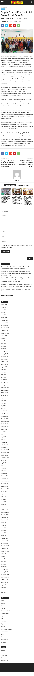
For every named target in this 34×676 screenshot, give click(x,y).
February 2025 (4, 351)
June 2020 (3, 496)
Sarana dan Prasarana (6, 629)
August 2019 (4, 522)
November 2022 (5, 421)
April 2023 (3, 408)
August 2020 (4, 491)
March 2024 (4, 380)
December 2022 (5, 418)
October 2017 (4, 579)
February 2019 (4, 538)
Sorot (2, 634)
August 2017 (4, 585)
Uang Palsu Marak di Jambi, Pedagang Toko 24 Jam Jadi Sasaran (15, 290)
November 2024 (5, 359)
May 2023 (3, 405)
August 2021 (4, 460)
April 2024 (3, 377)
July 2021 (3, 463)
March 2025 (4, 348)
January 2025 (4, 354)
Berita (6, 6)
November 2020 (5, 483)
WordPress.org (4, 660)
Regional (3, 626)
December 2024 (5, 356)
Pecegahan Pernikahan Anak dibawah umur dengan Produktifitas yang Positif (8, 163)
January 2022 (4, 447)
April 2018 (3, 564)
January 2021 (4, 478)
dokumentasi (4, 605)
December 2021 (5, 450)
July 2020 (3, 494)
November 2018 (5, 546)
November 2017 (5, 577)
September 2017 (5, 582)
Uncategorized (4, 639)
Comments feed (5, 658)
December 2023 (5, 387)
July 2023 (3, 400)
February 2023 (4, 413)
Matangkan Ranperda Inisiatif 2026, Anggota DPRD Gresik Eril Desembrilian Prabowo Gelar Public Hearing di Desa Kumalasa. (17, 285)
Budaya (3, 603)
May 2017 (3, 592)
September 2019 (5, 520)
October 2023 (4, 392)
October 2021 (4, 455)
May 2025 (3, 343)
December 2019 (5, 512)
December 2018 (5, 543)
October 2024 (4, 361)
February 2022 (4, 444)
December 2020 (5, 481)
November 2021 (5, 452)
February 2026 (4, 320)
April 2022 (3, 439)
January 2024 (4, 385)
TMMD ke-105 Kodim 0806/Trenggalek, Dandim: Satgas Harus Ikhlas (26, 163)
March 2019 (4, 535)
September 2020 (5, 489)
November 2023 (5, 390)
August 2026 (4, 304)
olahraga (3, 618)
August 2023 (4, 398)
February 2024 (4, 382)
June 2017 (3, 590)
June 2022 (3, 434)
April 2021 (3, 470)
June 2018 (3, 559)
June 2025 (3, 341)
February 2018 (4, 569)
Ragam (2, 624)
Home (2, 6)
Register (3, 650)
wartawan (3, 642)
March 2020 (4, 504)
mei (2, 616)
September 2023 (5, 395)
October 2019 (4, 517)
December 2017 (5, 574)
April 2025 (3, 346)
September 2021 (5, 457)
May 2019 (3, 530)
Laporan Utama (5, 613)
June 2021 (3, 465)
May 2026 (3, 312)
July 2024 (3, 369)
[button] (31, 2)
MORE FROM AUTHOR (23, 185)
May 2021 (3, 468)
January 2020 (4, 509)
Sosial (2, 637)
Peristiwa (3, 621)
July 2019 (3, 525)
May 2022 (3, 437)
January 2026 (4, 322)
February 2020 (4, 507)
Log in (2, 652)
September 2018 (5, 551)
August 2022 (4, 429)
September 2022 (5, 426)
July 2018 (3, 556)
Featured (3, 608)
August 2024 (4, 367)
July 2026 (3, 307)
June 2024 (3, 372)
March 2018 (4, 566)
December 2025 (5, 325)
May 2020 (3, 499)
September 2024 (5, 364)
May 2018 (3, 561)
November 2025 (5, 328)
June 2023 (3, 403)
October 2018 (4, 548)
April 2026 (3, 315)
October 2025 (4, 330)
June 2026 (3, 309)
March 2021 (4, 473)
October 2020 (4, 486)
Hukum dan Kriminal (6, 611)
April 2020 (3, 501)
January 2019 (4, 540)
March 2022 (4, 442)
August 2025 (4, 335)
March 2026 (4, 317)
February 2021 (4, 476)
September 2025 (5, 333)
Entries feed (4, 655)
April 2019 (3, 533)
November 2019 (5, 514)
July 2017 (3, 587)
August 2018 (4, 553)
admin (4, 21)
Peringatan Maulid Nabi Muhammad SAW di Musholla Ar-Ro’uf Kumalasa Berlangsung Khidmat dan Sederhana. (5, 199)
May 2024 (3, 374)
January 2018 (4, 572)
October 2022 (4, 424)
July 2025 (3, 338)
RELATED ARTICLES (10, 185)
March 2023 (4, 411)
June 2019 (3, 527)
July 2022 (3, 431)
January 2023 (4, 416)
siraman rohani (4, 631)
